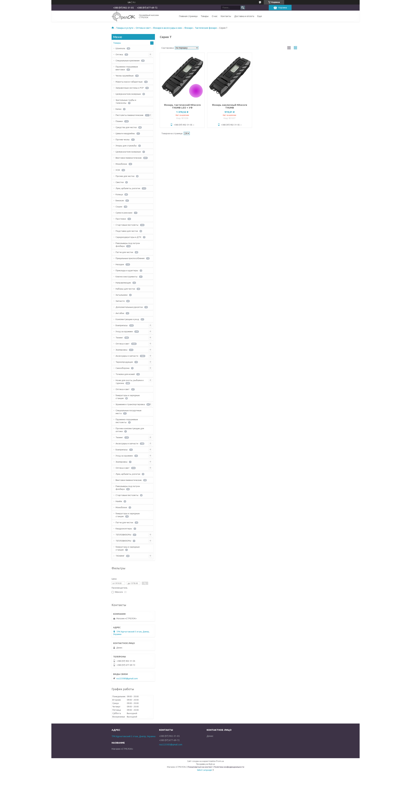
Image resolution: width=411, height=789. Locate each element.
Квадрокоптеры (124, 528)
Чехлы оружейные (125, 75)
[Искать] (242, 7)
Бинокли (120, 200)
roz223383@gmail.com (127, 678)
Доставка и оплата (244, 16)
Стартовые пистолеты (127, 225)
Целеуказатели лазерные (128, 94)
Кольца (119, 194)
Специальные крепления (128, 60)
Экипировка (121, 350)
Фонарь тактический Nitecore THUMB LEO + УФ (182, 106)
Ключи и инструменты (126, 276)
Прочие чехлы (123, 139)
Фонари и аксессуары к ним (167, 28)
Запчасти (120, 301)
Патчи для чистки (124, 252)
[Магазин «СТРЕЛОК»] (123, 16)
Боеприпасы (122, 325)
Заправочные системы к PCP (130, 88)
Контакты (226, 16)
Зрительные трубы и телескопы (126, 101)
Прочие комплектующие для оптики (130, 429)
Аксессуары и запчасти (127, 356)
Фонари (188, 28)
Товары (205, 16)
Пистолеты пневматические (129, 115)
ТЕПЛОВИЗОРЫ (123, 534)
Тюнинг (119, 337)
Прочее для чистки (125, 176)
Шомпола (120, 48)
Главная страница (188, 16)
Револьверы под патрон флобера (128, 244)
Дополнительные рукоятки (129, 307)
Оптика (119, 54)
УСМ (118, 170)
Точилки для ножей (125, 374)
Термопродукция (124, 362)
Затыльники (121, 295)
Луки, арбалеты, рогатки (128, 188)
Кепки (118, 109)
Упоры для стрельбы (126, 145)
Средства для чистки (126, 127)
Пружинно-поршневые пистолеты (127, 420)
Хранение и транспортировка (130, 404)
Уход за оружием (124, 331)
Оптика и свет (143, 28)
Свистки (120, 182)
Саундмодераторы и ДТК (128, 237)
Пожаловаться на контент (200, 767)
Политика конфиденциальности (229, 767)
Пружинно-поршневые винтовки (127, 68)
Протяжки (121, 219)
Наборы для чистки (125, 289)
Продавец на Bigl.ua (205, 764)
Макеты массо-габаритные (129, 82)
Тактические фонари (206, 28)
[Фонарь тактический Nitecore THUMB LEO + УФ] (182, 77)
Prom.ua (220, 761)
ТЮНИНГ (120, 556)
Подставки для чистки (127, 231)
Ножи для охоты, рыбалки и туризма (130, 381)
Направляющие (123, 283)
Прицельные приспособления (130, 258)
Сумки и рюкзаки (124, 213)
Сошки (119, 206)
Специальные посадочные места (128, 411)
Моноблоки (121, 164)
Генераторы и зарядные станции (128, 396)
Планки (119, 121)
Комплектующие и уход (127, 319)
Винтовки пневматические (129, 158)
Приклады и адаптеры (127, 270)
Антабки (120, 313)
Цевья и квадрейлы (125, 133)
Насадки (120, 264)
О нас (215, 16)
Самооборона (122, 368)
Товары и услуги (124, 28)
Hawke (119, 501)
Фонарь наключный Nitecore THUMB (229, 106)
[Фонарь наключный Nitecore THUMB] (229, 77)
